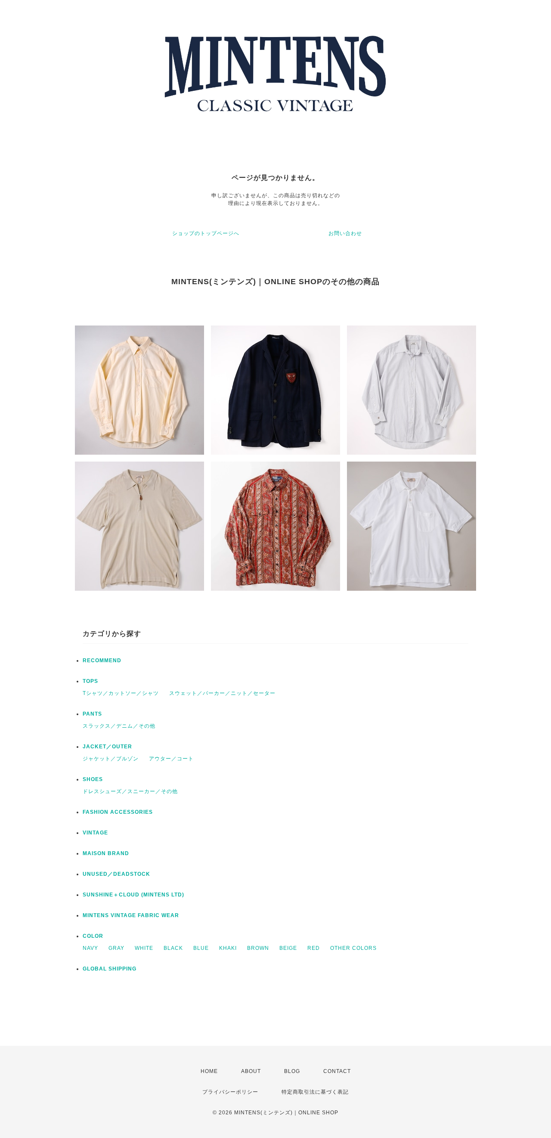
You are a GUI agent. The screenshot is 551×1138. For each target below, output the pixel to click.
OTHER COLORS (353, 948)
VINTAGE (95, 833)
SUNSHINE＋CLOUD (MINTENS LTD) (133, 895)
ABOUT (251, 1071)
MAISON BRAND (106, 853)
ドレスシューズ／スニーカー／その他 (130, 791)
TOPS (90, 681)
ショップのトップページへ (205, 233)
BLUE (201, 948)
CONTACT (337, 1071)
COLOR (93, 936)
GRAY (116, 948)
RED (313, 948)
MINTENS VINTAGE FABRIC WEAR (131, 915)
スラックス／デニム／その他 (119, 726)
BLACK (173, 948)
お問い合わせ (345, 233)
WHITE (144, 948)
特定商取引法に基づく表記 (315, 1092)
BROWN (258, 948)
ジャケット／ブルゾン (111, 759)
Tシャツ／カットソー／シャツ (121, 693)
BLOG (292, 1071)
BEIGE (288, 948)
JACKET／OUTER (107, 747)
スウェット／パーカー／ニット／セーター (222, 693)
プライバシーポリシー (230, 1092)
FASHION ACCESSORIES (118, 812)
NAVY (90, 948)
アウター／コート (171, 759)
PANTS (92, 714)
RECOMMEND (102, 660)
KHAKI (228, 948)
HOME (209, 1071)
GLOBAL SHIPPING (109, 969)
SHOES (93, 779)
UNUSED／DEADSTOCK (116, 874)
